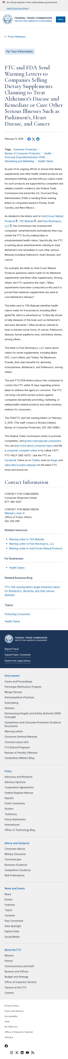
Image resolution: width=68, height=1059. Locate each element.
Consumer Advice (15, 848)
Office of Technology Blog (20, 830)
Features (10, 904)
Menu (60, 19)
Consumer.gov (13, 859)
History (9, 960)
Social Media (12, 936)
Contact (9, 992)
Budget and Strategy (16, 976)
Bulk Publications (15, 875)
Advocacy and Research (19, 776)
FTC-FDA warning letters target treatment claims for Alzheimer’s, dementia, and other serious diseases (32, 590)
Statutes (9, 708)
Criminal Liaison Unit (17, 742)
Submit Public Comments (18, 654)
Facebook (10, 460)
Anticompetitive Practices (19, 697)
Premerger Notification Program (23, 686)
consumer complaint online (22, 450)
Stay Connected (14, 920)
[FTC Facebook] (6, 1046)
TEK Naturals (26, 221)
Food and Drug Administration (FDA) (25, 157)
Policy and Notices (14, 1011)
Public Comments (15, 803)
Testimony (11, 814)
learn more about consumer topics (33, 445)
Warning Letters (14, 731)
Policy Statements (15, 819)
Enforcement (12, 675)
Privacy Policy (12, 1006)
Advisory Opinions (15, 782)
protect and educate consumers (42, 440)
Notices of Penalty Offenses (21, 752)
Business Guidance (16, 864)
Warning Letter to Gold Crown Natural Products (35, 548)
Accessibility (11, 1016)
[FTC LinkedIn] (22, 1053)
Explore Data (12, 931)
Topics (8, 910)
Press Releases (17, 36)
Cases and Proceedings (18, 681)
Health (47, 153)
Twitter (36, 460)
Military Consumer (15, 854)
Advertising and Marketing (19, 161)
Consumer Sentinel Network (21, 736)
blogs (54, 460)
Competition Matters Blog (19, 758)
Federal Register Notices (19, 792)
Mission (9, 955)
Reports (9, 798)
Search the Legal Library (18, 660)
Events (8, 899)
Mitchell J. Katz (13, 513)
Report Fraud (11, 649)
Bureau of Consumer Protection (22, 153)
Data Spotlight (13, 926)
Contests (10, 915)
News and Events (15, 888)
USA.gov (9, 1037)
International (12, 824)
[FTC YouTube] (27, 1053)
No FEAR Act (11, 1026)
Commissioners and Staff (19, 966)
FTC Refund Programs (17, 747)
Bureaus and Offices (16, 971)
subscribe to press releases (20, 465)
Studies (9, 808)
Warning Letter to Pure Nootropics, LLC (31, 543)
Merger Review (13, 692)
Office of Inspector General (20, 982)
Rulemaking (11, 702)
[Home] (28, 23)
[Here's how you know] (30, 5)
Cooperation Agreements (19, 787)
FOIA (7, 1021)
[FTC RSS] (32, 1053)
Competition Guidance (18, 870)
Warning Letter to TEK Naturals (26, 539)
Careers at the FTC (15, 987)
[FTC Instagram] (11, 1053)
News (8, 894)
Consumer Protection (25, 149)
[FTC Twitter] (16, 1052)
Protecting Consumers (17, 614)
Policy (8, 771)
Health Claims (45, 161)
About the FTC (13, 950)
